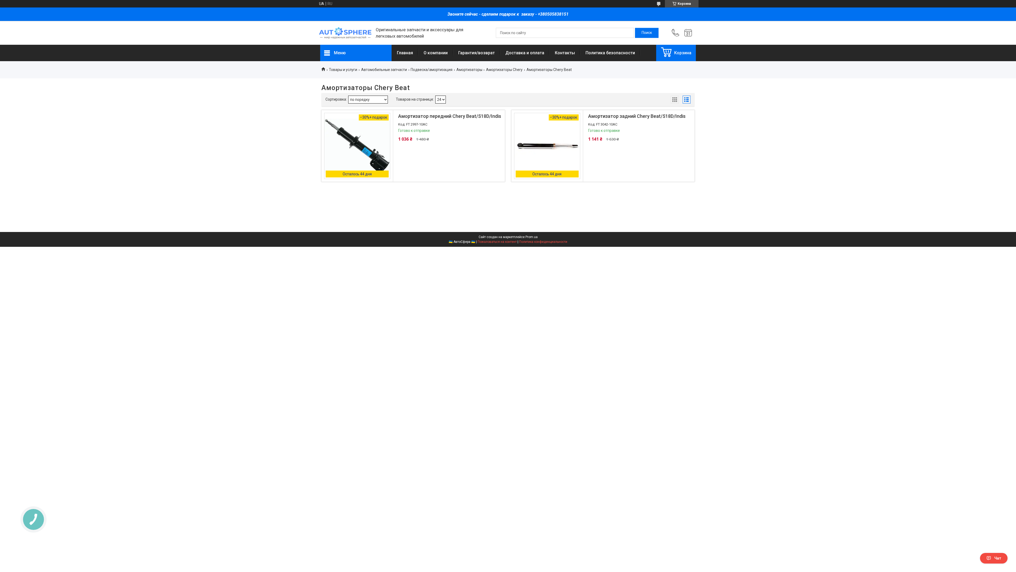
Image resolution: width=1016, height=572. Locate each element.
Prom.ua (531, 237)
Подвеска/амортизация (431, 70)
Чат (997, 558)
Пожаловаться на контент (497, 242)
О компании (436, 52)
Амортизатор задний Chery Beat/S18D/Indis (637, 116)
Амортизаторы (469, 70)
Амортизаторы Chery (504, 70)
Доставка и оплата (524, 52)
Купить (427, 173)
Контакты (565, 52)
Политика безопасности (610, 52)
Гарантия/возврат (476, 52)
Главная (405, 52)
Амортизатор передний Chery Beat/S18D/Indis (449, 116)
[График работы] (688, 33)
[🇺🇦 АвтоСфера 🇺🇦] (345, 33)
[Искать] (647, 33)
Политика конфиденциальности (543, 242)
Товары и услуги (343, 70)
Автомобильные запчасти (384, 70)
